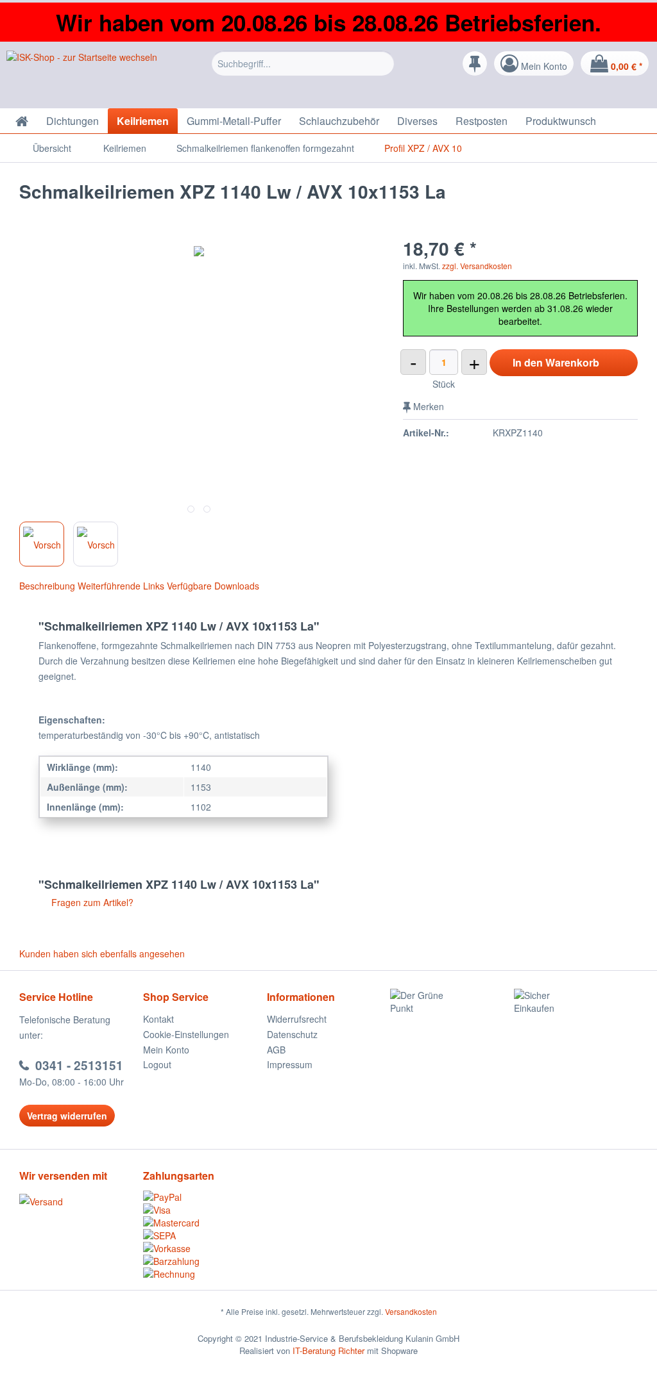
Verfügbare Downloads (213, 585)
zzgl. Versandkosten (477, 265)
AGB (276, 1049)
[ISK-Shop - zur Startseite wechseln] (81, 76)
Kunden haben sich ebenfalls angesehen (102, 953)
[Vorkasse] (205, 1248)
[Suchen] (383, 63)
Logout (157, 1064)
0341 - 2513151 (79, 1065)
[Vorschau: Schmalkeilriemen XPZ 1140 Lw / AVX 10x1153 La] (41, 544)
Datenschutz (292, 1034)
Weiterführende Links (121, 585)
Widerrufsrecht (297, 1018)
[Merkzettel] (475, 63)
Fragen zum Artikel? (91, 902)
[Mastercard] (205, 1222)
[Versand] (78, 1201)
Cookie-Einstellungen (186, 1034)
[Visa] (205, 1209)
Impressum (289, 1064)
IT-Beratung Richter (328, 1350)
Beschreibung (47, 585)
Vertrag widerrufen (67, 1115)
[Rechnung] (205, 1273)
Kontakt (158, 1018)
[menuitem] (303, 73)
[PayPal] (205, 1197)
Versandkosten (411, 1311)
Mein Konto (166, 1049)
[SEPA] (205, 1235)
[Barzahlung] (205, 1261)
